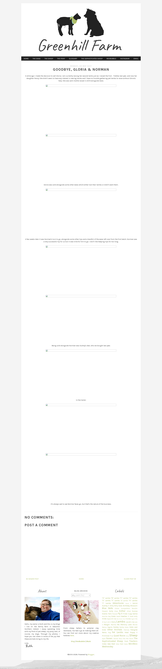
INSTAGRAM (124, 59)
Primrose (105, 636)
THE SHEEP (48, 59)
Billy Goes (118, 606)
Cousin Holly (107, 611)
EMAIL (135, 59)
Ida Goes (119, 619)
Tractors (133, 641)
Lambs (120, 621)
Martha (113, 625)
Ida (115, 619)
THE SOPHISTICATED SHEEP (92, 59)
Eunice (134, 611)
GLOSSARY (73, 59)
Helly (135, 616)
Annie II (128, 603)
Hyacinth (110, 619)
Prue (111, 636)
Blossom (133, 606)
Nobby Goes (124, 627)
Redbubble (80, 641)
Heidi (131, 616)
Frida (125, 614)
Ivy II (105, 622)
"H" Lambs (133, 600)
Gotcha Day (106, 616)
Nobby (116, 627)
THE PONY (61, 59)
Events (104, 614)
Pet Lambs (117, 632)
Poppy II (133, 632)
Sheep (133, 635)
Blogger (91, 654)
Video (104, 644)
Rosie (122, 635)
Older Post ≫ (130, 579)
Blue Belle (107, 608)
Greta (113, 616)
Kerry (114, 622)
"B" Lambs (115, 598)
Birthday (126, 606)
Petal (127, 632)
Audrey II (105, 606)
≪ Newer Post (32, 579)
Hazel (118, 616)
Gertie (135, 614)
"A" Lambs (106, 598)
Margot (107, 625)
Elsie (116, 611)
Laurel (128, 622)
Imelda (128, 619)
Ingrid (133, 619)
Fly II (120, 613)
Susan (109, 638)
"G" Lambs (124, 601)
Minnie (135, 625)
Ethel (129, 611)
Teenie (115, 639)
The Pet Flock (128, 639)
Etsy (73, 641)
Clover (117, 608)
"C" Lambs (124, 598)
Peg (109, 632)
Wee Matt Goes (122, 644)
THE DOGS (36, 59)
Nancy (104, 627)
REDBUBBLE (111, 59)
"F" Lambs (115, 600)
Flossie (114, 614)
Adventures (118, 603)
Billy (112, 606)
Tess (120, 639)
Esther (122, 611)
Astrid (135, 603)
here (72, 635)
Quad (116, 635)
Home (81, 579)
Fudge (130, 614)
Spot (104, 639)
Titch (126, 641)
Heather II (125, 616)
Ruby (127, 636)
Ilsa (124, 619)
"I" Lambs (106, 603)
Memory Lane (126, 625)
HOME (26, 59)
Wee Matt (111, 644)
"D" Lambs (133, 598)
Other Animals (114, 629)
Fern (110, 614)
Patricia (126, 630)
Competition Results (129, 608)
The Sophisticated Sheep (119, 639)
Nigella (109, 627)
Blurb (89, 641)
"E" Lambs (106, 600)
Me (118, 625)
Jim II (109, 622)
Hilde (104, 619)
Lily (132, 622)
